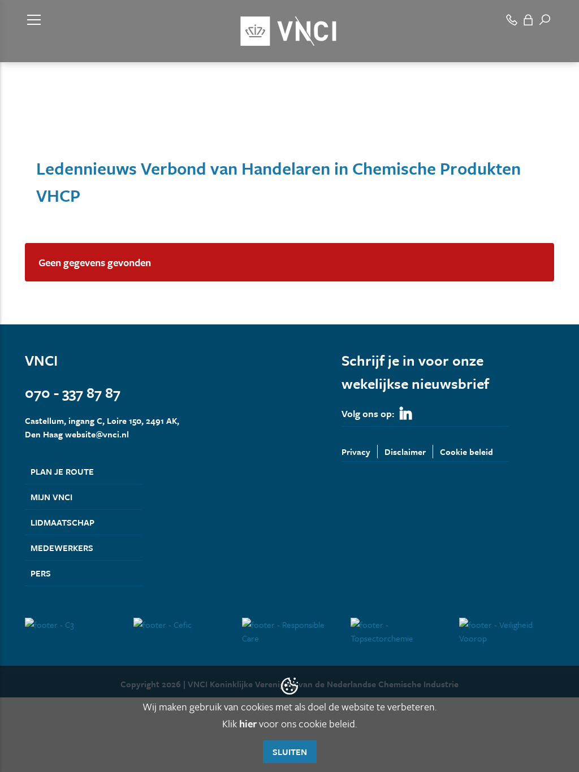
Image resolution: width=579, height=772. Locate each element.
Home (35, 123)
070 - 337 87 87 (72, 392)
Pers (41, 573)
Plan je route (62, 471)
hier (248, 723)
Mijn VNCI (51, 497)
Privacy (356, 451)
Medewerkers (62, 547)
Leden (67, 123)
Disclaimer (405, 451)
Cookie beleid (466, 451)
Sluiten (290, 751)
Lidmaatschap (62, 522)
